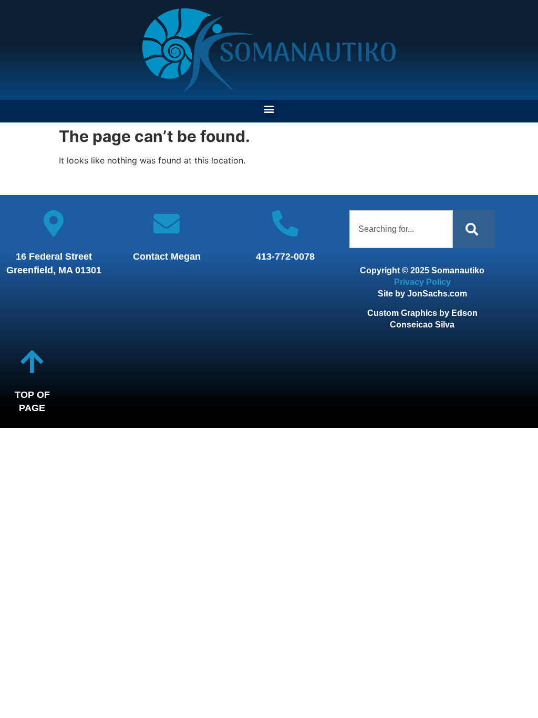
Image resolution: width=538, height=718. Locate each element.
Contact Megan (167, 256)
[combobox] (401, 229)
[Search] (474, 229)
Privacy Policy (422, 282)
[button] (269, 108)
